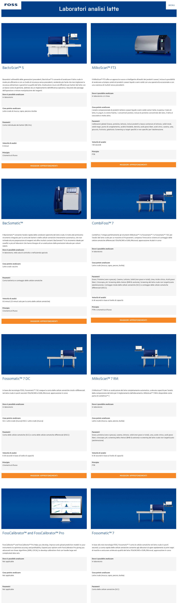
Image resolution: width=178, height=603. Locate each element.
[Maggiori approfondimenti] (44, 43)
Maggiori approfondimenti (44, 165)
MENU (172, 5)
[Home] (11, 4)
